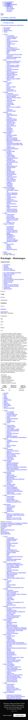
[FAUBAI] (3, 527)
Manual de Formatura (12, 476)
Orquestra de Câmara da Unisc (14, 501)
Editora (5, 401)
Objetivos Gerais (7, 276)
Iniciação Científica (11, 445)
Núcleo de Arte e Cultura (12, 500)
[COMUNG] (14, 525)
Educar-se (9, 432)
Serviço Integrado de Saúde (13, 489)
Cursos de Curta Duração (13, 433)
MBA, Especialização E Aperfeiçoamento (16, 437)
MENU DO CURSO (5, 262)
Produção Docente (8, 282)
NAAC (5, 395)
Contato (5, 31)
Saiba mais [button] (14, 711)
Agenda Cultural (10, 496)
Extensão (6, 448)
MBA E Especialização (12, 465)
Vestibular (9, 461)
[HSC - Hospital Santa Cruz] (8, 529)
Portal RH (6, 393)
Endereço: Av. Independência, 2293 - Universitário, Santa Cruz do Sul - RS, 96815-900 (16, 515)
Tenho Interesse (4, 311)
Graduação (9, 434)
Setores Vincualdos (11, 454)
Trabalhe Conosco (8, 30)
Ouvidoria (9, 419)
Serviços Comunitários (9, 485)
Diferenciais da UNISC (9, 274)
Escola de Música (11, 499)
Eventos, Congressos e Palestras (11, 286)
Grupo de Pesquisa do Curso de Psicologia (14, 279)
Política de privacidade (9, 408)
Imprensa (6, 402)
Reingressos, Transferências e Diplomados (17, 467)
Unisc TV (6, 406)
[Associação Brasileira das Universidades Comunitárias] (14, 523)
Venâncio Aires (10, 511)
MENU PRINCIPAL (6, 533)
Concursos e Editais (11, 415)
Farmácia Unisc (10, 492)
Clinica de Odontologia (12, 488)
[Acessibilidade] (5, 17)
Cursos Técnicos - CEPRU (13, 429)
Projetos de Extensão (8, 280)
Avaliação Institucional (12, 414)
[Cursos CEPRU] (5, 532)
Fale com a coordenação (9, 270)
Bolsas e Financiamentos (12, 468)
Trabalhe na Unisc (11, 421)
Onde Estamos (7, 27)
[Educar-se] (3, 531)
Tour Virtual (6, 29)
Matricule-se (3, 309)
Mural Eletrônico (11, 477)
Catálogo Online (10, 475)
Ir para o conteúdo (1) (9, 1)
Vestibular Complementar (13, 462)
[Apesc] (3, 528)
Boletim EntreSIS (8, 288)
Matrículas (9, 452)
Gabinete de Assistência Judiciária (15, 491)
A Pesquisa (9, 440)
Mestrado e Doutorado (12, 436)
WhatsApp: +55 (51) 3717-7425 (14, 519)
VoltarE (5, 397)
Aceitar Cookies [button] (20, 715)
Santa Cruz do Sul (11, 505)
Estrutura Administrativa (12, 418)
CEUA (8, 442)
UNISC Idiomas (7, 405)
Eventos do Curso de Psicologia (11, 284)
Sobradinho (9, 509)
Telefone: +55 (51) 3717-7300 (14, 517)
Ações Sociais (10, 457)
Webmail (9, 483)
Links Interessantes (8, 278)
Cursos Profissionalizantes (13, 430)
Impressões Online (11, 484)
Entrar (2, 13)
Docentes (6, 266)
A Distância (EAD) (11, 426)
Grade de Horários (8, 268)
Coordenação (7, 287)
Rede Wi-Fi (9, 480)
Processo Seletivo (8, 460)
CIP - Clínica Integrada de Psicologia (12, 272)
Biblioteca (6, 398)
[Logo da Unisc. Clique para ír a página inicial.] (12, 25)
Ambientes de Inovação (12, 441)
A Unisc (5, 410)
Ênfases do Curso (8, 275)
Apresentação (7, 264)
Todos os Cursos (10, 425)
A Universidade (10, 411)
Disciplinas (6, 267)
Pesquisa (6, 438)
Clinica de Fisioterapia (12, 487)
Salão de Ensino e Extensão (13, 453)
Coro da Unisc (10, 497)
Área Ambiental (10, 413)
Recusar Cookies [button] (7, 715)
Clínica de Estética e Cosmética (14, 493)
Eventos (8, 446)
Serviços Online (7, 472)
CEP (8, 444)
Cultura (5, 495)
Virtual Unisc (10, 481)
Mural (5, 394)
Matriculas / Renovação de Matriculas (15, 479)
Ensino (5, 424)
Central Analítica (7, 399)
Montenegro (9, 508)
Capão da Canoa (10, 507)
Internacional (12, 17)
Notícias (5, 283)
